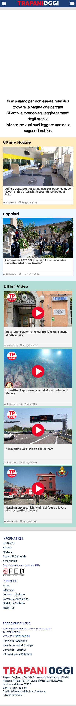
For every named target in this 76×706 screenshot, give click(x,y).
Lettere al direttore (14, 594)
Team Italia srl (22, 636)
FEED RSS (9, 607)
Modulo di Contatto (14, 603)
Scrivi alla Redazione (15, 641)
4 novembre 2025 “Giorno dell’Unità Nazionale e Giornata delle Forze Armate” (35, 262)
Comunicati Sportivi (14, 649)
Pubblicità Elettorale (14, 556)
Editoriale (8, 590)
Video (6, 585)
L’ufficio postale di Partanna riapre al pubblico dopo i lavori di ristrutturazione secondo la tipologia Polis (38, 191)
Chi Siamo (9, 543)
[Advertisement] (38, 52)
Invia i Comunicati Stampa (18, 645)
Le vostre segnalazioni (16, 598)
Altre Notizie (10, 560)
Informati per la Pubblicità (18, 654)
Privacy (7, 547)
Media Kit (8, 552)
